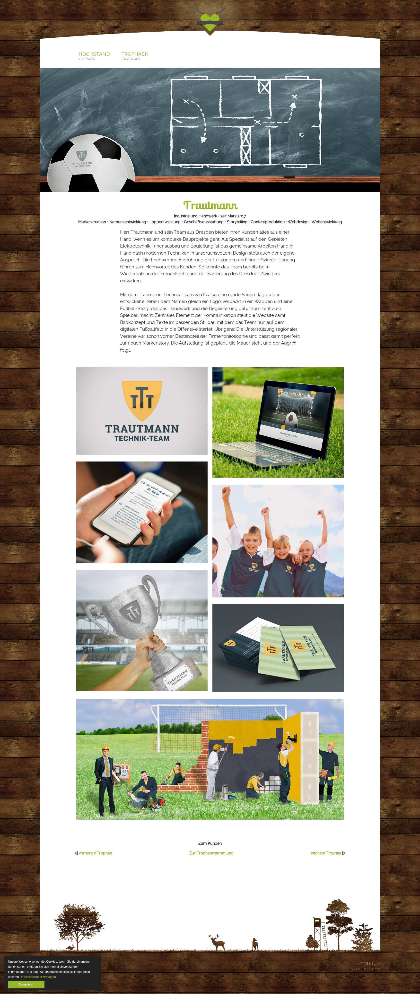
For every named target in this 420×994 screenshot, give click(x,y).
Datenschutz (365, 969)
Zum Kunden (210, 843)
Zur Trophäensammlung (211, 853)
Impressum (368, 963)
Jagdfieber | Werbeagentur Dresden (210, 18)
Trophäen (135, 55)
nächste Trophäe (326, 853)
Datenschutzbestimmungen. (38, 977)
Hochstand (94, 55)
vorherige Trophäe (95, 853)
